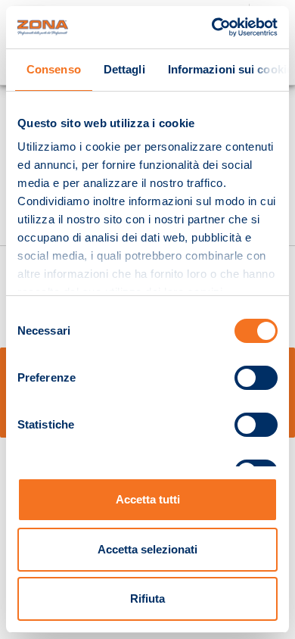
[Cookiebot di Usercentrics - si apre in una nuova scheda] (212, 27)
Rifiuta (147, 598)
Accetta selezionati (147, 549)
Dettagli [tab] (124, 69)
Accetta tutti (148, 499)
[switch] (256, 378)
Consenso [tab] (53, 69)
